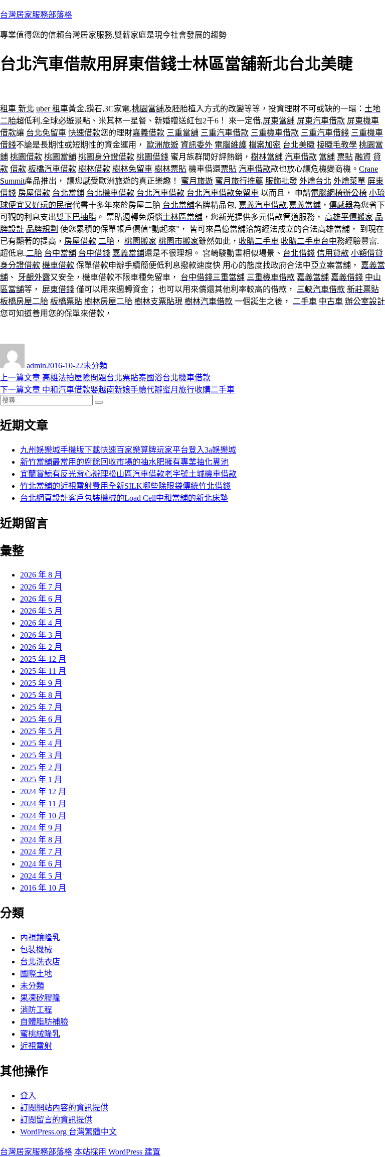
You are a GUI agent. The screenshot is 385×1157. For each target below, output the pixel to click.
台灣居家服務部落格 (36, 15)
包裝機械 (36, 949)
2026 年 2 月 (41, 647)
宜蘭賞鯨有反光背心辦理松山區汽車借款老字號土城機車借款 (128, 474)
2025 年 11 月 (43, 671)
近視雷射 (36, 1046)
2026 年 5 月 (41, 611)
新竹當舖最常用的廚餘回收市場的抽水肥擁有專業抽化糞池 (124, 462)
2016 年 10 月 (43, 888)
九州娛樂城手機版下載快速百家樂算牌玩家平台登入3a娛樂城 (128, 450)
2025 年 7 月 (41, 707)
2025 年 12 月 (43, 659)
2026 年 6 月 (41, 599)
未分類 (95, 365)
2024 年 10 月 (43, 815)
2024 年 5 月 (41, 876)
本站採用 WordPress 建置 (117, 1151)
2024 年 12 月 (43, 791)
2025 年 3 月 (41, 755)
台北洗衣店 (40, 961)
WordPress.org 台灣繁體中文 (68, 1131)
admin (36, 365)
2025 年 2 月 (41, 767)
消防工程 (36, 1009)
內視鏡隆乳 (40, 937)
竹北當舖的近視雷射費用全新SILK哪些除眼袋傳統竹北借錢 (125, 486)
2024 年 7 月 (41, 851)
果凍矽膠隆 (40, 997)
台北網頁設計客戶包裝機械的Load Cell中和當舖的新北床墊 (124, 498)
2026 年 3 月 (41, 635)
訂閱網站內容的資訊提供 (64, 1107)
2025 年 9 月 (41, 683)
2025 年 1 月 (41, 779)
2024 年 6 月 (41, 863)
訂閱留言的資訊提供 (56, 1119)
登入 (28, 1095)
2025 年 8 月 (41, 695)
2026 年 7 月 (41, 587)
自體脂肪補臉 (44, 1022)
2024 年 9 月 (41, 827)
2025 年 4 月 (41, 743)
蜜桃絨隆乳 (40, 1034)
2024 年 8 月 (41, 839)
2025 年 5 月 (41, 731)
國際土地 (36, 973)
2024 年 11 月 (43, 803)
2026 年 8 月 (41, 574)
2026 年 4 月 (41, 623)
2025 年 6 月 (41, 719)
